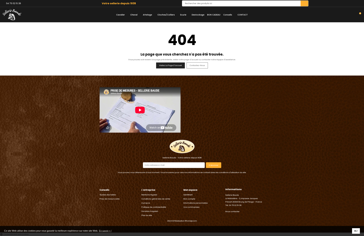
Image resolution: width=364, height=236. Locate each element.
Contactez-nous (197, 65)
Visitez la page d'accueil (170, 65)
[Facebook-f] (178, 182)
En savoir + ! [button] (105, 231)
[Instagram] (185, 182)
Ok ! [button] (356, 231)
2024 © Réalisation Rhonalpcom (182, 221)
